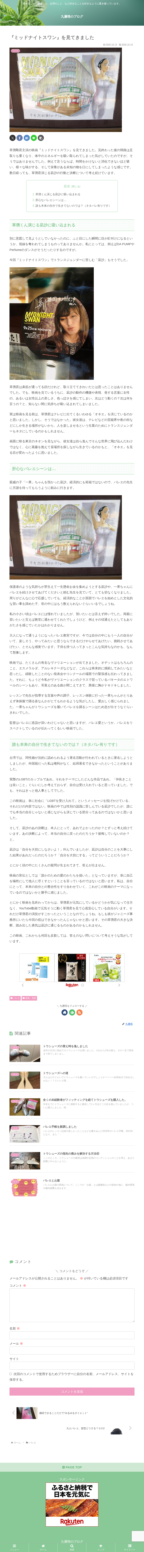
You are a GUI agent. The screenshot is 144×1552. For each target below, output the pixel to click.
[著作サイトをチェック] (64, 1012)
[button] (41, 138)
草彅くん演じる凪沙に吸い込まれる (57, 194)
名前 (14, 1328)
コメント (17, 1285)
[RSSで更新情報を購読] (79, 1012)
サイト (14, 1359)
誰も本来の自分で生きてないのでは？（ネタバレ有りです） (73, 205)
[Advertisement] (72, 1230)
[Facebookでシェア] (20, 138)
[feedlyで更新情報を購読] (72, 1012)
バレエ (16, 998)
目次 (67, 186)
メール (16, 1343)
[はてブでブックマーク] (27, 138)
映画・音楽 (30, 998)
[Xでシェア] (12, 138)
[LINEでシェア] (34, 138)
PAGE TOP (73, 1467)
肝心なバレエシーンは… (50, 200)
